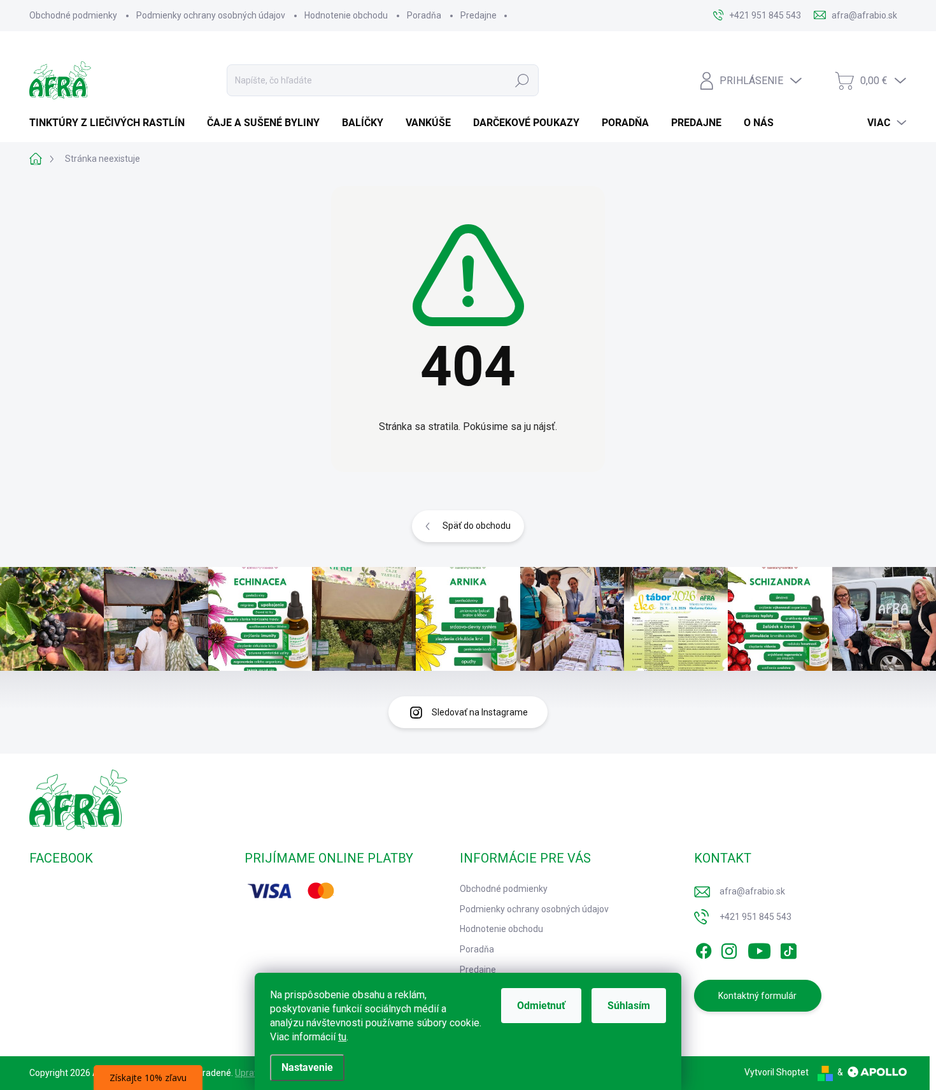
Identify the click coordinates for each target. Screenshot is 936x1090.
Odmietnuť (541, 1006)
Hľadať (522, 80)
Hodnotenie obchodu (346, 15)
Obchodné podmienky (73, 15)
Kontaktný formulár (757, 996)
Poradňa (424, 15)
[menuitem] (111, 123)
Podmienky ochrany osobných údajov (210, 15)
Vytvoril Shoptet (776, 1072)
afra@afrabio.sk (752, 891)
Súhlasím (628, 1006)
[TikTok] (788, 948)
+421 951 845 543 (755, 917)
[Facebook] (703, 948)
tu (342, 1037)
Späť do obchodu (477, 525)
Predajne (478, 15)
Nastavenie (307, 1067)
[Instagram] (729, 948)
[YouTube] (759, 948)
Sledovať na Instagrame (480, 712)
